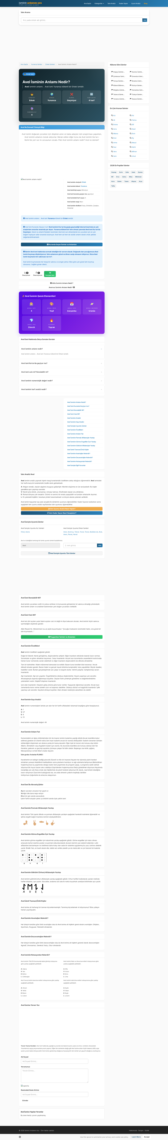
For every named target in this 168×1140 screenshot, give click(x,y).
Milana (115, 133)
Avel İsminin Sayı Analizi (75, 422)
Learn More (136, 1137)
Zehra (124, 177)
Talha (113, 186)
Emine (115, 124)
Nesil (133, 129)
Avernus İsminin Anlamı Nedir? (61, 287)
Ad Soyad (24, 1057)
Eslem (119, 181)
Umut (134, 156)
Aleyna (133, 181)
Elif (133, 124)
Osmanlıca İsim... (138, 90)
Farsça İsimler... (118, 81)
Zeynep (113, 172)
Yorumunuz (25, 1067)
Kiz (133, 115)
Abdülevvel (94, 532)
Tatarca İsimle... (119, 94)
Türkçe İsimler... (137, 94)
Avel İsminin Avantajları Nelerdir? (78, 453)
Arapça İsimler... (119, 72)
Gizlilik (147, 1130)
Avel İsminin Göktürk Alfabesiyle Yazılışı (81, 445)
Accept (146, 1137)
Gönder (25, 1100)
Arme (115, 143)
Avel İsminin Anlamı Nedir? (76, 402)
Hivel (23, 532)
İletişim (140, 1130)
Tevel (87, 532)
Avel (100, 532)
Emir (114, 138)
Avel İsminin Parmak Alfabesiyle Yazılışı (81, 438)
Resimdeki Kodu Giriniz (30, 1090)
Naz (114, 147)
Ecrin (121, 172)
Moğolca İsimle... (119, 90)
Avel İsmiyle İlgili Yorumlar (76, 465)
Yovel (82, 532)
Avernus (71, 532)
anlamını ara (30, 3)
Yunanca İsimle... (119, 99)
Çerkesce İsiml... (119, 76)
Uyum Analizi (135, 3)
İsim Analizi (111, 3)
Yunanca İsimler (36, 64)
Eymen (140, 172)
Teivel (77, 532)
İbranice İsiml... (137, 81)
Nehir (134, 147)
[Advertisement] (84, 45)
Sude (133, 172)
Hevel (75, 534)
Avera (27, 532)
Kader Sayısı (123, 3)
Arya (140, 181)
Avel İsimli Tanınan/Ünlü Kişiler (78, 450)
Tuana (126, 181)
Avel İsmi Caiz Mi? (73, 414)
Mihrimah (138, 177)
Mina (130, 177)
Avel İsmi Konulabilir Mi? (75, 410)
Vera (115, 151)
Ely (133, 138)
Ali (114, 120)
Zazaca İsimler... (137, 99)
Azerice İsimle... (137, 72)
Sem (115, 156)
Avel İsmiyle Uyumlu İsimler (77, 426)
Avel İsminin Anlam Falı (75, 434)
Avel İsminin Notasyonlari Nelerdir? (79, 461)
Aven (65, 534)
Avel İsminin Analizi (74, 418)
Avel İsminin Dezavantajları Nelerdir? (80, 457)
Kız (114, 115)
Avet (65, 532)
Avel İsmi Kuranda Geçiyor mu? (78, 406)
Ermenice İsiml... (138, 76)
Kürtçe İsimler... (137, 85)
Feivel (70, 534)
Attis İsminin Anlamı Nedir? (62, 283)
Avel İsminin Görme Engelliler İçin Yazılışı (81, 442)
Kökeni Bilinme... (119, 85)
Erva (117, 177)
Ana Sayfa (87, 3)
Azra (115, 129)
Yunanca (84, 186)
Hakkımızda (133, 1130)
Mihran (134, 151)
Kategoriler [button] (99, 3)
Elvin (133, 133)
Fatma (134, 120)
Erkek (84, 182)
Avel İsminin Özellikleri (75, 430)
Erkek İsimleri (50, 64)
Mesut (134, 143)
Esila (127, 172)
